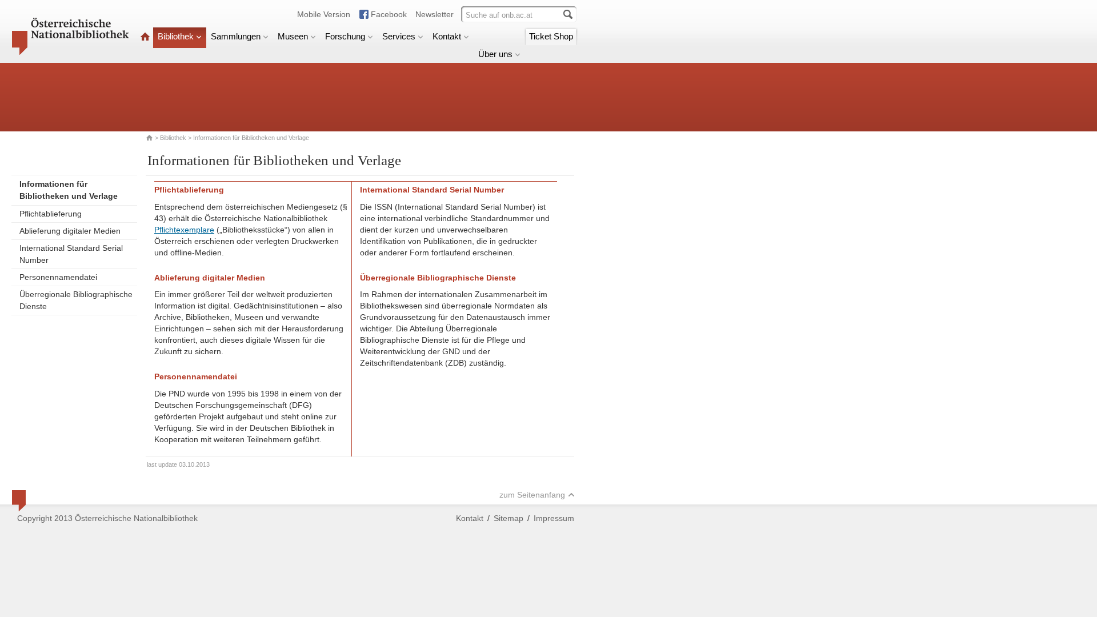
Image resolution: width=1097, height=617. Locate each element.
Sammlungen (236, 36)
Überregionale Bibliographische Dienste (76, 300)
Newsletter (434, 14)
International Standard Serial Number (71, 254)
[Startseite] (145, 36)
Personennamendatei (58, 277)
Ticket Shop (551, 36)
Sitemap (508, 518)
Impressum (554, 518)
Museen (293, 36)
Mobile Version (323, 14)
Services (398, 36)
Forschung (345, 36)
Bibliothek (176, 36)
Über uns (495, 54)
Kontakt (447, 36)
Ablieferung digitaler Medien (70, 230)
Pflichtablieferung (50, 213)
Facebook (389, 14)
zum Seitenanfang (532, 494)
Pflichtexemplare (184, 229)
